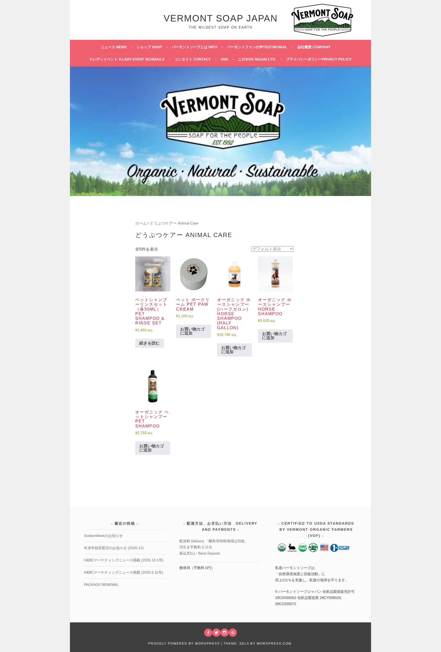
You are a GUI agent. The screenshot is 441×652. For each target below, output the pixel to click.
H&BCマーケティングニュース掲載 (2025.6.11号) (123, 572)
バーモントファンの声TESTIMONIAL (257, 47)
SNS (224, 59)
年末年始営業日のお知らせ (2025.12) (114, 548)
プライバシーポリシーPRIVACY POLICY (318, 59)
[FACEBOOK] (208, 633)
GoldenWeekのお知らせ (103, 536)
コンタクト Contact (193, 59)
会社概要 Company (313, 47)
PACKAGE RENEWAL (101, 585)
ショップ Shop (149, 47)
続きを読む (149, 343)
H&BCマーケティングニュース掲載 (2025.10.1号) (124, 560)
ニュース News (114, 47)
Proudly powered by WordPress (184, 643)
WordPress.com (274, 643)
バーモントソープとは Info (194, 47)
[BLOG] (233, 633)
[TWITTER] (216, 633)
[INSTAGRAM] (224, 633)
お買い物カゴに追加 (192, 331)
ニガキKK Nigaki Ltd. (257, 59)
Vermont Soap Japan (221, 18)
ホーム (141, 223)
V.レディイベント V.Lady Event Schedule (127, 59)
